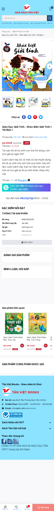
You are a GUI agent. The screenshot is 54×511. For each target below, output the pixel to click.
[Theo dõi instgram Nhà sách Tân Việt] (16, 441)
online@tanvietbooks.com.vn (24, 408)
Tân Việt (17, 137)
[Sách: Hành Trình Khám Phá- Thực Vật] (14, 323)
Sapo (27, 449)
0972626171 (35, 404)
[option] (27, 65)
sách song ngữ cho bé (38, 23)
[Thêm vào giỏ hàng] (22, 345)
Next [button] (49, 66)
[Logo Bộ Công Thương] (12, 415)
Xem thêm (28, 242)
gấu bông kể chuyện (21, 23)
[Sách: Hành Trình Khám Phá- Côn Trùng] (37, 323)
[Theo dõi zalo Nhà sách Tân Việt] (10, 441)
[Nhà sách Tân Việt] (27, 9)
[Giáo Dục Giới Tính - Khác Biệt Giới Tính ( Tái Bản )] (27, 65)
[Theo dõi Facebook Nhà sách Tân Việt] (4, 441)
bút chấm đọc (7, 23)
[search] (49, 18)
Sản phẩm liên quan (13, 308)
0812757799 (27, 198)
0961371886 (23, 404)
